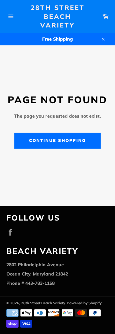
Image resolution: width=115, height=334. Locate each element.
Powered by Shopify (84, 303)
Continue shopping (57, 140)
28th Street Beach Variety (58, 16)
